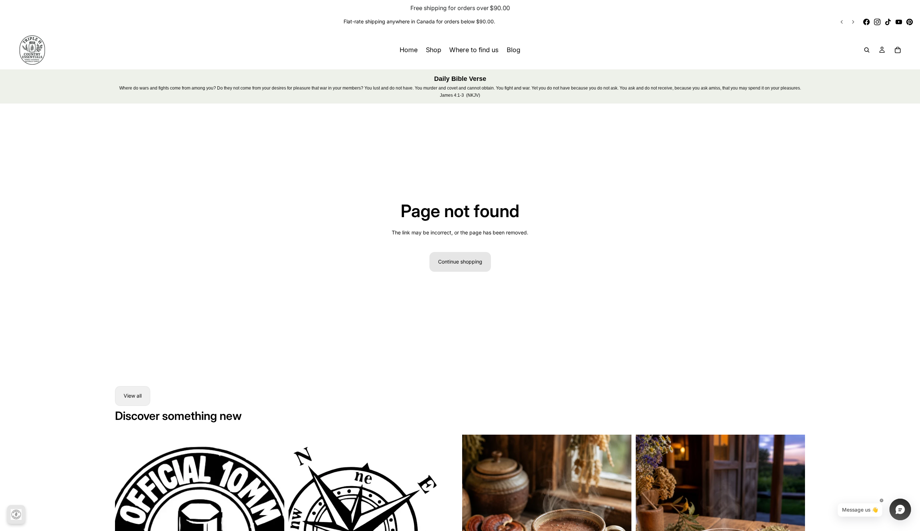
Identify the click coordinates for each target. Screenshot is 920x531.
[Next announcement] (853, 22)
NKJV (473, 95)
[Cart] (898, 50)
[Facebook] (866, 22)
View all (133, 396)
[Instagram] (877, 22)
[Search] (867, 50)
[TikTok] (888, 22)
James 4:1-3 (452, 95)
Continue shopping (460, 261)
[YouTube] (899, 22)
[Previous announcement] (841, 22)
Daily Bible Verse (460, 78)
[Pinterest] (909, 22)
